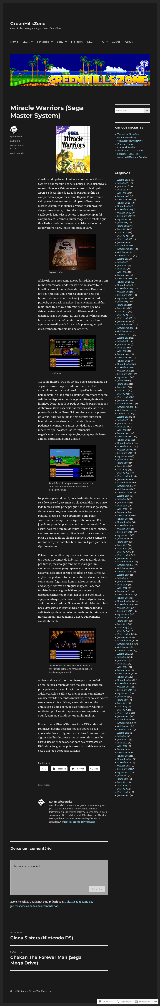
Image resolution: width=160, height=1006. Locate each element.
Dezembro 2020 (125, 403)
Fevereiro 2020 (124, 436)
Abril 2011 (122, 785)
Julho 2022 (122, 341)
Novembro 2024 (125, 249)
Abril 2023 (122, 311)
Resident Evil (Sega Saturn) (130, 150)
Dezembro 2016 (125, 561)
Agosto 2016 (123, 575)
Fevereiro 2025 (124, 239)
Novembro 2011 (125, 762)
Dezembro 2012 (125, 719)
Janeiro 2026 (123, 203)
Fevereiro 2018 (124, 515)
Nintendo (43, 41)
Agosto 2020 (123, 417)
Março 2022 (123, 354)
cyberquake (16, 136)
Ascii (12, 153)
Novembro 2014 (125, 644)
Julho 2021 (122, 380)
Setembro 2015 (124, 611)
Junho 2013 (122, 700)
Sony (60, 41)
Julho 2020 (122, 420)
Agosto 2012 (123, 733)
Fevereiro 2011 (124, 792)
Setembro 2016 (124, 571)
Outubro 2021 (124, 370)
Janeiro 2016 (123, 598)
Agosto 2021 (123, 377)
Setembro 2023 (124, 295)
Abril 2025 (122, 232)
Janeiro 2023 (123, 321)
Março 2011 (123, 788)
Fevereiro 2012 (124, 752)
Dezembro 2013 (125, 680)
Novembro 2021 (125, 367)
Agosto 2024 (123, 259)
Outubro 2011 (123, 765)
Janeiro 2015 (123, 637)
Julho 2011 (122, 775)
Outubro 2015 (124, 607)
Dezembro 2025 (125, 206)
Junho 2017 (123, 542)
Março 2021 (123, 393)
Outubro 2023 (124, 291)
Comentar (97, 889)
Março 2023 (123, 314)
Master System (17, 145)
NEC (90, 41)
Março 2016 (123, 591)
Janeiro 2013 (123, 716)
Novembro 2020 (125, 407)
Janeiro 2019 (123, 479)
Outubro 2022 (124, 331)
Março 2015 (123, 630)
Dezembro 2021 (125, 364)
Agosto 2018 (123, 496)
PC (102, 41)
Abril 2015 (122, 627)
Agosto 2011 (123, 772)
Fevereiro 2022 (124, 357)
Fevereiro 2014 (124, 673)
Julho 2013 (122, 696)
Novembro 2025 (125, 209)
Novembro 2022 (125, 328)
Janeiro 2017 (123, 558)
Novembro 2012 (125, 723)
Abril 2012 (122, 746)
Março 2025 (123, 235)
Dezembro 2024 (125, 245)
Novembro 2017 (125, 525)
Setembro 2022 (124, 334)
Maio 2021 (122, 387)
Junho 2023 (123, 305)
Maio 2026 (122, 189)
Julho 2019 (122, 459)
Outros (116, 41)
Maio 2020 (122, 426)
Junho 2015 (123, 621)
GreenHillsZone (27, 23)
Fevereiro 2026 (124, 199)
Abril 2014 (122, 667)
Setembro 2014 (124, 650)
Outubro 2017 (124, 528)
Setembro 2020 (124, 413)
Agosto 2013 (123, 693)
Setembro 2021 (124, 374)
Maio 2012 (122, 742)
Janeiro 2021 (123, 400)
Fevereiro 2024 (124, 278)
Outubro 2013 (123, 686)
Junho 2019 (123, 463)
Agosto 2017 (123, 535)
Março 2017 (123, 551)
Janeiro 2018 (123, 519)
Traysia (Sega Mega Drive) (130, 141)
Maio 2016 (122, 584)
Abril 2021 (122, 390)
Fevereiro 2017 (124, 555)
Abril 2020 (122, 430)
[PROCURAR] (147, 110)
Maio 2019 (122, 466)
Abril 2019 (122, 469)
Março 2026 (123, 196)
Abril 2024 (122, 272)
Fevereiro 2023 (124, 318)
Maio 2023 (122, 308)
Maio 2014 (122, 663)
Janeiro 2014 (123, 677)
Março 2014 (123, 670)
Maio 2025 (122, 229)
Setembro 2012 (124, 729)
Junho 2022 (123, 344)
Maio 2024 (122, 268)
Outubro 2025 (124, 212)
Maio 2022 (122, 347)
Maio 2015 (122, 624)
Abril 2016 (122, 588)
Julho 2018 (122, 499)
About (129, 41)
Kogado (20, 153)
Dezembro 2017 (125, 522)
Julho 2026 (122, 183)
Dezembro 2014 (125, 640)
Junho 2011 (122, 779)
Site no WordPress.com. (41, 991)
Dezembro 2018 (125, 482)
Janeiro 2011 (123, 795)
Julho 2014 (122, 657)
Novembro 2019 (125, 446)
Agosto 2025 (123, 219)
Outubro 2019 (124, 449)
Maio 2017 (122, 545)
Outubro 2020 (124, 410)
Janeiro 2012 (123, 756)
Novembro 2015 (125, 604)
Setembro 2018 (124, 492)
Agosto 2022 (123, 338)
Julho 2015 (122, 617)
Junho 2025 (123, 226)
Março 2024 (123, 275)
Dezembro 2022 (125, 324)
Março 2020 (123, 433)
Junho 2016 (123, 581)
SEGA (25, 41)
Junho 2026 (123, 186)
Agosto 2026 (123, 180)
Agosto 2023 (123, 298)
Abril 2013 (122, 706)
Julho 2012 (122, 736)
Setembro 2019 (124, 453)
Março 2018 (123, 512)
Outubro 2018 (124, 489)
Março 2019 (123, 472)
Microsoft (77, 41)
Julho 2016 (122, 578)
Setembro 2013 (124, 690)
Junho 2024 (123, 265)
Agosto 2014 (123, 654)
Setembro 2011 (124, 769)
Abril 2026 (122, 193)
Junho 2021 (123, 384)
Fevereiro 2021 (124, 397)
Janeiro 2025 (123, 242)
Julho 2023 (122, 301)
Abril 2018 (122, 509)
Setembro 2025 (124, 216)
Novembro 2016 (125, 565)
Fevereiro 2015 (124, 634)
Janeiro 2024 (123, 282)
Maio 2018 (122, 505)
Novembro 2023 (125, 288)
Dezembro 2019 (125, 443)
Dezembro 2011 (124, 759)
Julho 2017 (122, 538)
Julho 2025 (122, 222)
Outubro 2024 (124, 252)
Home (14, 41)
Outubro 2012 (124, 726)
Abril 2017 (122, 548)
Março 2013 (123, 709)
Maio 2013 (122, 703)
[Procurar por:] (129, 110)
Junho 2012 (123, 739)
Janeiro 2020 (123, 440)
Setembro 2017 (124, 532)
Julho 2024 (122, 262)
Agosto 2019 (123, 456)
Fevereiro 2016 (124, 594)
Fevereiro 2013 (124, 713)
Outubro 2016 (124, 568)
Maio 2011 (122, 782)
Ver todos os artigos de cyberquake (77, 822)
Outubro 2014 (124, 647)
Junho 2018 (123, 502)
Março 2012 (123, 749)
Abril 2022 (122, 351)
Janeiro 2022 (123, 361)
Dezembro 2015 (125, 601)
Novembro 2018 (125, 486)
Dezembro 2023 (125, 285)
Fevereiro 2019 (124, 476)
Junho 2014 (123, 660)
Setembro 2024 (124, 255)
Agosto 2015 (123, 614)
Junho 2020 (123, 423)
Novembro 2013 (125, 683)
